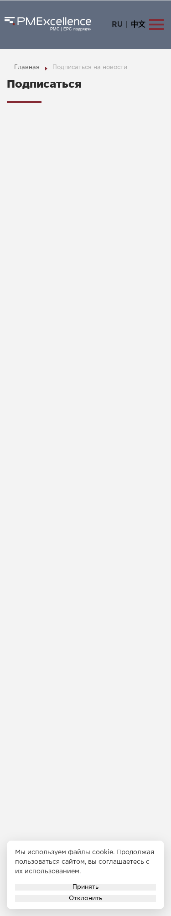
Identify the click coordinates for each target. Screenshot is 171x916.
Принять (85, 887)
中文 (138, 24)
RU (117, 24)
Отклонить (85, 898)
